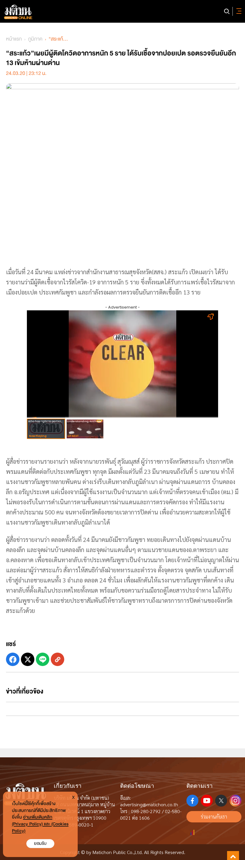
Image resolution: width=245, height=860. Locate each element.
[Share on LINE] (42, 659)
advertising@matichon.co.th (149, 804)
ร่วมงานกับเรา (214, 816)
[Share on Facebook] (12, 659)
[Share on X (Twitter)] (27, 659)
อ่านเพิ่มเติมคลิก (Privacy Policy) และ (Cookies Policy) (40, 824)
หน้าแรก (14, 39)
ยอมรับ (40, 843)
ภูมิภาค (35, 39)
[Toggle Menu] (237, 11)
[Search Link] (226, 11)
